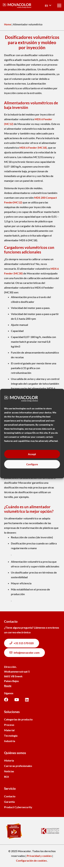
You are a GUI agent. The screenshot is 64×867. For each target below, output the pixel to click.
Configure (32, 464)
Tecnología (10, 735)
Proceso (9, 724)
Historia (9, 760)
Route (7, 685)
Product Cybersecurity (18, 807)
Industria (9, 741)
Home (7, 24)
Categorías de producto (18, 719)
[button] (48, 5)
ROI (6, 776)
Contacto (9, 796)
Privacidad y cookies (39, 855)
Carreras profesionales (18, 765)
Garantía (9, 801)
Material (9, 730)
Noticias (9, 771)
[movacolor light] (17, 5)
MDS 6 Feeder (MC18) (33, 147)
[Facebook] (6, 700)
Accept (32, 453)
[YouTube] (16, 700)
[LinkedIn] (27, 700)
